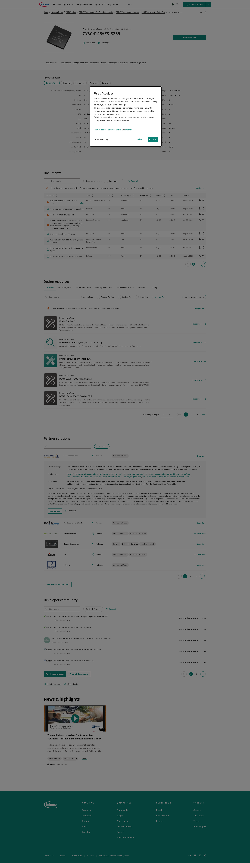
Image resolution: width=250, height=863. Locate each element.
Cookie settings (102, 139)
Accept (152, 139)
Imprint (128, 129)
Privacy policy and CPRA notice (107, 129)
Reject (140, 139)
